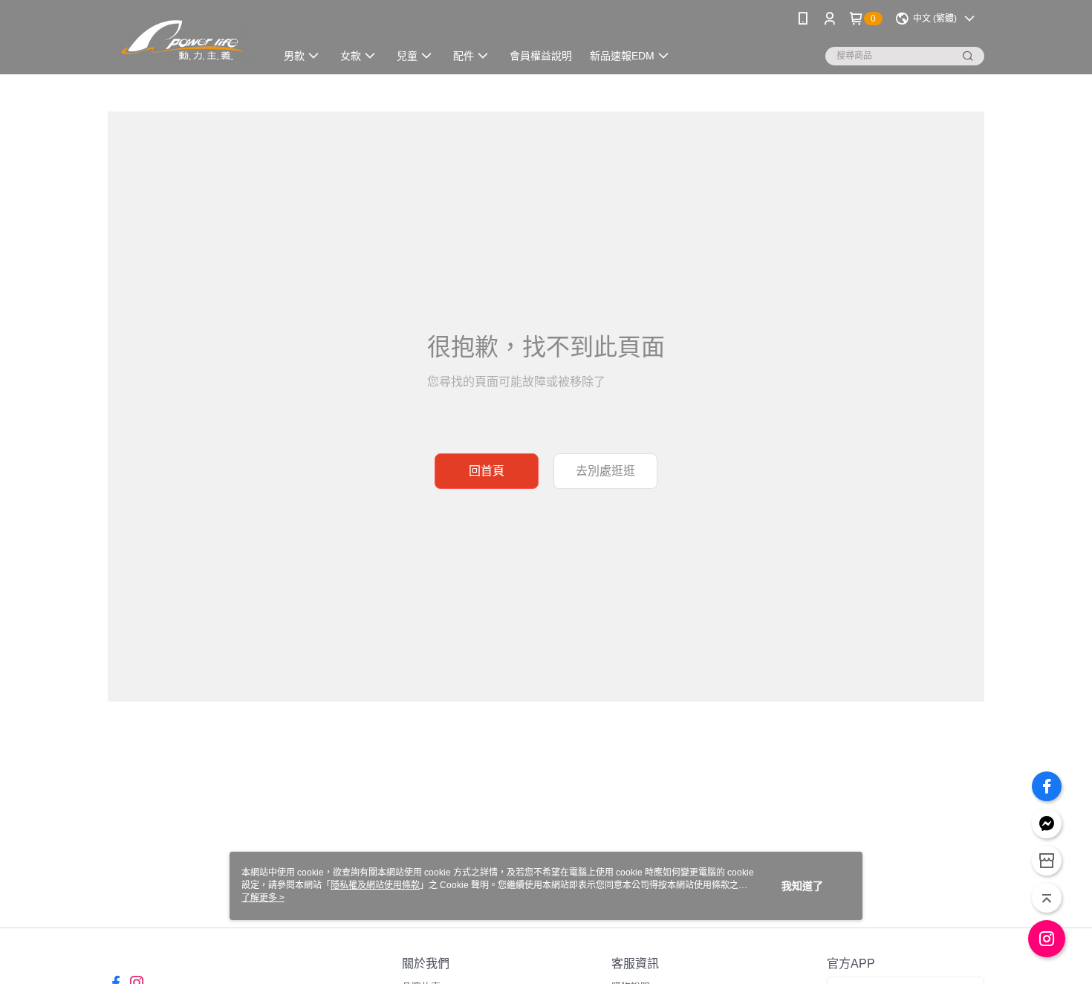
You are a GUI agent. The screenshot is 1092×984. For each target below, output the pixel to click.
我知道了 (802, 886)
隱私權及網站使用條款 (375, 885)
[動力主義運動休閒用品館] (182, 39)
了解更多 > (263, 898)
